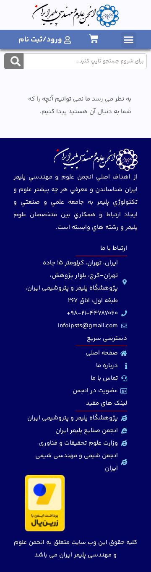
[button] (129, 40)
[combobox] (85, 61)
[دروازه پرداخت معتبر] (45, 530)
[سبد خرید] (94, 39)
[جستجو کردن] (13, 61)
